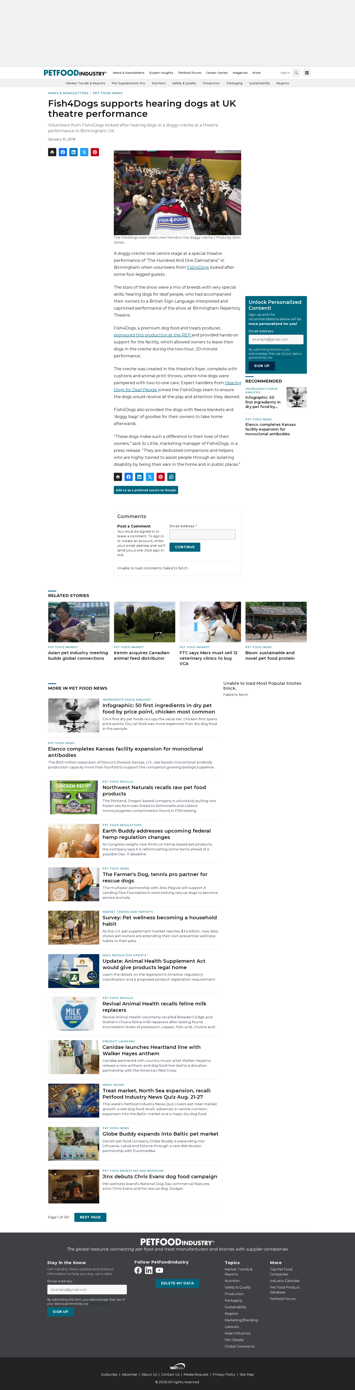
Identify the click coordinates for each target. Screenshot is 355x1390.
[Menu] (307, 73)
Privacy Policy (224, 1374)
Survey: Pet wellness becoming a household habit (160, 921)
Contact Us (170, 1374)
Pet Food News (108, 93)
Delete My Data (177, 1283)
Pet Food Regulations (122, 825)
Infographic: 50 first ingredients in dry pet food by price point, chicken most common (263, 402)
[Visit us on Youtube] (159, 1270)
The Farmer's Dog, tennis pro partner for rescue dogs (155, 877)
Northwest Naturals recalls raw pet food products (154, 790)
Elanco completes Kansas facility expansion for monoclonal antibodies (270, 429)
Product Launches (119, 1041)
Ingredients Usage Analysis (127, 699)
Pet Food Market (63, 647)
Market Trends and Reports (128, 911)
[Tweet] (84, 152)
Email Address (183, 526)
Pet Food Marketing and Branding (133, 1170)
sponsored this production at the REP (153, 335)
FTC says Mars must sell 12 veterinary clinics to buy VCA (208, 658)
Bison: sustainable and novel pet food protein (270, 655)
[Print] (52, 152)
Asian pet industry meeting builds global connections (78, 655)
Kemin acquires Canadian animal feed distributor (141, 655)
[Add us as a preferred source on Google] (171, 477)
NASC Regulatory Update (124, 955)
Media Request (196, 1374)
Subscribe (109, 1374)
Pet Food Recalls (118, 781)
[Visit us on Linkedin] (148, 1270)
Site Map (247, 1374)
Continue (185, 547)
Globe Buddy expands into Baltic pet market (161, 1134)
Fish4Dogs (198, 267)
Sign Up (262, 366)
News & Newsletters (68, 93)
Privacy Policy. (283, 357)
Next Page (90, 1217)
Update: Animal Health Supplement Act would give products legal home (154, 964)
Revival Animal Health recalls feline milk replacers (154, 1007)
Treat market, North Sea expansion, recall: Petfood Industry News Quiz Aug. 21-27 (157, 1094)
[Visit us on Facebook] (138, 1270)
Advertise (129, 1374)
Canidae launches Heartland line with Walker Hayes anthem (152, 1050)
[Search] (296, 73)
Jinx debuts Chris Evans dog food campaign (160, 1176)
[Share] (63, 152)
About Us (149, 1374)
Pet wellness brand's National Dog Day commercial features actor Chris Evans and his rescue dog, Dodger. (156, 1186)
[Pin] (95, 152)
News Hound (113, 1084)
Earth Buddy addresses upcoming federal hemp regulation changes (157, 834)
